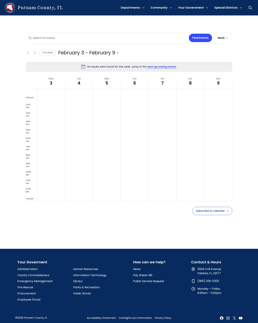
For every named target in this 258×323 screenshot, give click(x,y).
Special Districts (226, 8)
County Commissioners (33, 275)
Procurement (26, 293)
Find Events (200, 38)
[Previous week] (28, 53)
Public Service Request (148, 281)
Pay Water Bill (142, 275)
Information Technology (90, 275)
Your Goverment (32, 262)
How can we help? (149, 262)
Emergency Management (35, 281)
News (137, 269)
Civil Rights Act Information (135, 318)
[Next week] (35, 53)
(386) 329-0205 (208, 281)
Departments (130, 8)
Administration (27, 269)
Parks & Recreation (86, 287)
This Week (47, 52)
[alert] (129, 67)
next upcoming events (161, 66)
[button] (250, 7)
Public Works (82, 293)
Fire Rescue (25, 287)
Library (78, 281)
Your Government (191, 8)
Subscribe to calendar (210, 211)
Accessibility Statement (101, 318)
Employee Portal (28, 300)
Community (159, 8)
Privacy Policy (163, 318)
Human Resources (85, 269)
